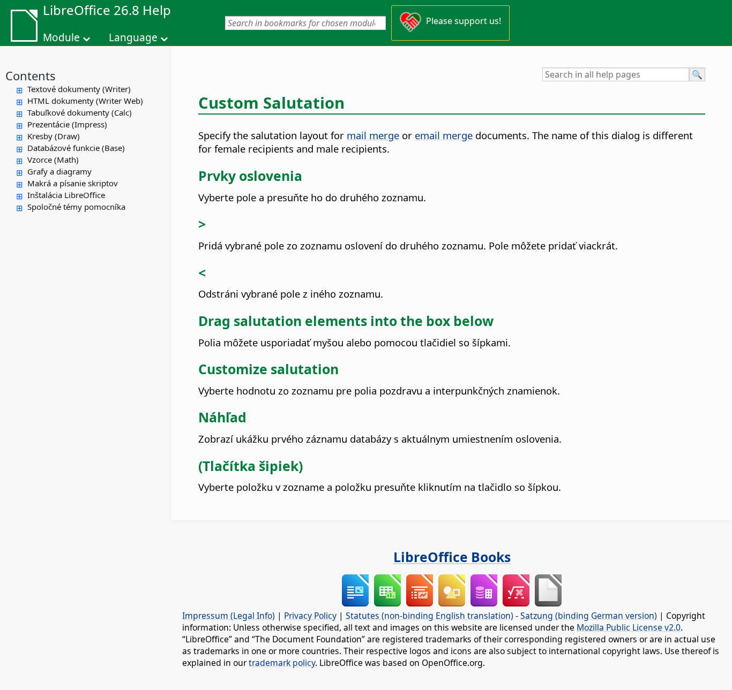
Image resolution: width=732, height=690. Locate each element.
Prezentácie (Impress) (67, 124)
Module (61, 37)
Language (133, 37)
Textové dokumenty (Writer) (79, 89)
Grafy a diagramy (59, 171)
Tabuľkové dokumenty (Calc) (79, 112)
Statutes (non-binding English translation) (429, 615)
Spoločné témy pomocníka (76, 206)
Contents (30, 75)
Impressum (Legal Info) (228, 615)
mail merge (373, 135)
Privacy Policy (310, 615)
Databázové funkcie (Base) (76, 147)
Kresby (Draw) (53, 136)
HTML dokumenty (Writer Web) (85, 100)
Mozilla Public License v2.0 (629, 627)
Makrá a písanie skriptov (72, 183)
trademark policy (282, 663)
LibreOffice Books (452, 557)
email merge (444, 135)
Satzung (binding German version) (588, 615)
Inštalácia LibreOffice (66, 194)
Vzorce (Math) (53, 159)
